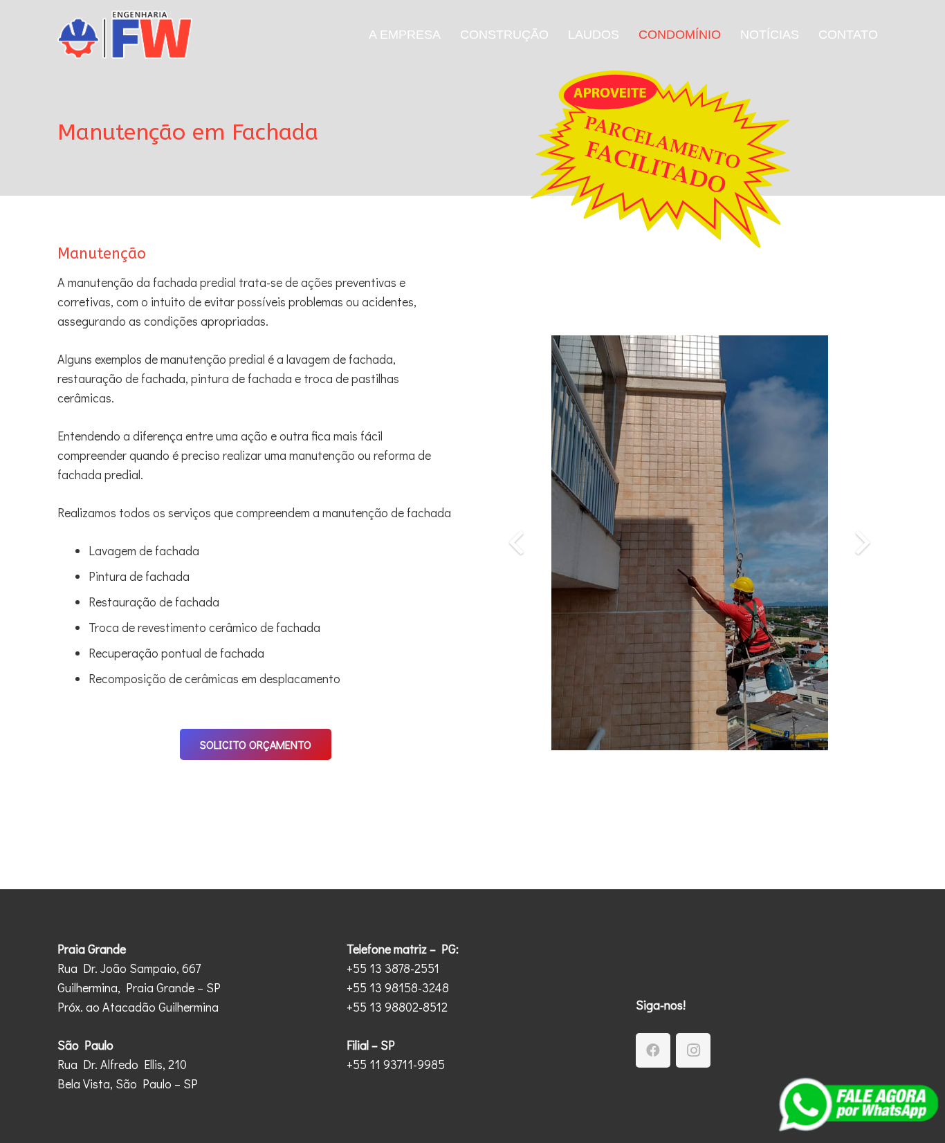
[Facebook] (653, 1050)
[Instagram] (693, 1050)
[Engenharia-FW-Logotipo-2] (124, 34)
